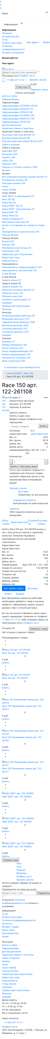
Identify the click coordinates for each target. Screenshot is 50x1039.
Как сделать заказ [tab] (13, 588)
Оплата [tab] (8, 593)
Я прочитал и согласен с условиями (20, 903)
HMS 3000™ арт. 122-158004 (17, 846)
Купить (43, 426)
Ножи (5, 964)
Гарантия (14, 508)
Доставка (23, 491)
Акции (5, 936)
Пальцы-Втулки (10, 971)
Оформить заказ (39, 89)
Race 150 (28, 373)
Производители (10, 933)
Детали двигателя (11, 951)
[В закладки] (45, 397)
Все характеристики (39, 432)
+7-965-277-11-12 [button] (13, 1022)
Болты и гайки (9, 945)
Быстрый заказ (29, 466)
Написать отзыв (38, 628)
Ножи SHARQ (14, 373)
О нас (5, 39)
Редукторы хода (10, 977)
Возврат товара (10, 926)
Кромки (6, 961)
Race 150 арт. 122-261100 (15, 653)
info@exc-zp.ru (27, 75)
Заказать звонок (38, 79)
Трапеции (7, 987)
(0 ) (20, 397)
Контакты (35, 367)
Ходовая (6, 996)
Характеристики (19, 522)
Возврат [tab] (20, 593)
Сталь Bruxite (9, 983)
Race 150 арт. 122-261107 (15, 678)
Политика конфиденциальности (19, 920)
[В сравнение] (47, 397)
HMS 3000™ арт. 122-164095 (17, 821)
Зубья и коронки (11, 958)
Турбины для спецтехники (16, 990)
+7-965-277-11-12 (11, 619)
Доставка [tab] (33, 588)
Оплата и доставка (12, 42)
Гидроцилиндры (10, 948)
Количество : (16, 456)
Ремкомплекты (10, 980)
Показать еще (10, 859)
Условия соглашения (13, 52)
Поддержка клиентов (24, 500)
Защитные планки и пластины (18, 954)
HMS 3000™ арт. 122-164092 (17, 796)
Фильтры (6, 993)
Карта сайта (8, 930)
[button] (33, 42)
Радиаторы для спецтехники (17, 974)
